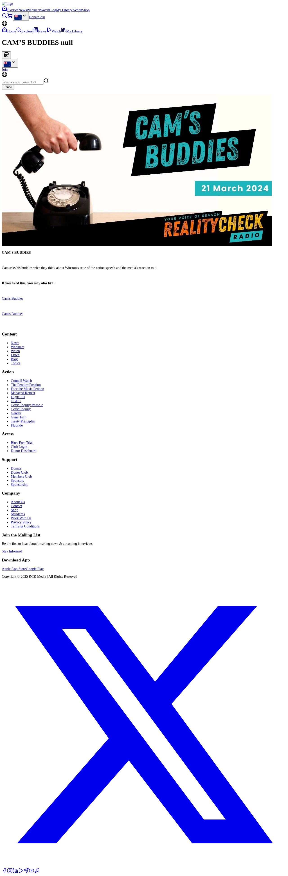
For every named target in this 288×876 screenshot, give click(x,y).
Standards (18, 514)
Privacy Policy (21, 522)
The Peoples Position (26, 385)
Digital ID (18, 397)
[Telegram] (26, 872)
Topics (15, 363)
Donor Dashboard (23, 451)
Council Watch (21, 381)
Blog (52, 10)
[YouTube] (31, 872)
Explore (12, 10)
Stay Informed (12, 551)
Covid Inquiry (21, 409)
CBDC (16, 401)
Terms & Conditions (25, 526)
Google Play (35, 569)
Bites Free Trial (22, 443)
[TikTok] (37, 872)
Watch (44, 10)
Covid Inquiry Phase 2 (27, 405)
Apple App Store (14, 569)
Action (77, 10)
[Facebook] (4, 872)
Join (42, 17)
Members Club (21, 476)
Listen (15, 355)
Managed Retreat (23, 393)
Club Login (19, 447)
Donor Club (19, 472)
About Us (18, 502)
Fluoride (17, 425)
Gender (16, 413)
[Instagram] (10, 872)
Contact (16, 506)
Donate (34, 17)
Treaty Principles (23, 421)
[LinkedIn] (15, 872)
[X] (144, 866)
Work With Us (21, 518)
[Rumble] (20, 872)
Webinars (33, 10)
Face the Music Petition (27, 389)
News (22, 10)
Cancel (8, 87)
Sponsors (17, 480)
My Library (64, 10)
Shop (86, 10)
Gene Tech (18, 417)
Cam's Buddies (12, 298)
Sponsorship (19, 484)
